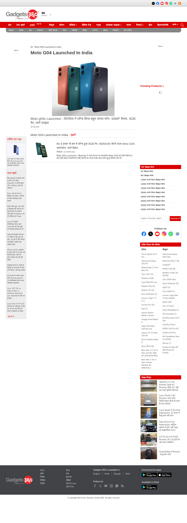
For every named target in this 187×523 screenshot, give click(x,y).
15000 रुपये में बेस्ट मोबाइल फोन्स (153, 188)
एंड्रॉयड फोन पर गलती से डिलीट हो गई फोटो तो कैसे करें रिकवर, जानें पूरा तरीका (16, 267)
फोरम (128, 25)
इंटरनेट (95, 30)
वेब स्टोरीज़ (128, 30)
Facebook (95, 485)
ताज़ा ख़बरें (11, 173)
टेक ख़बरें (20, 25)
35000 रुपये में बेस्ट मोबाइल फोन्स (153, 205)
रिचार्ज (139, 25)
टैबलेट (21, 30)
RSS (42, 470)
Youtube (106, 485)
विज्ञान (85, 30)
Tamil (127, 474)
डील (150, 25)
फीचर (61, 25)
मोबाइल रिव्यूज (146, 377)
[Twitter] (150, 234)
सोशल (105, 30)
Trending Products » (152, 86)
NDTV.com (71, 483)
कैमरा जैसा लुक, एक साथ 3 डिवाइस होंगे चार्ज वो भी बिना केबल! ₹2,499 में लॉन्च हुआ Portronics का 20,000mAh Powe (16, 211)
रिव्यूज (51, 25)
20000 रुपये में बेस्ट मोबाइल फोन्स (153, 192)
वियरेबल (115, 30)
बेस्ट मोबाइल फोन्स (147, 175)
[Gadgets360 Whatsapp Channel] (170, 234)
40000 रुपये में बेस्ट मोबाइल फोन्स (153, 209)
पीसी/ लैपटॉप (53, 30)
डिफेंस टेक (86, 25)
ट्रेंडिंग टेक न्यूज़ (14, 139)
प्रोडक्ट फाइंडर (113, 25)
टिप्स (64, 30)
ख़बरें (42, 473)
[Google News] (177, 234)
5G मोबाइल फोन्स (147, 171)
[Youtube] (157, 234)
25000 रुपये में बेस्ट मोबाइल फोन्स (153, 197)
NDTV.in (70, 486)
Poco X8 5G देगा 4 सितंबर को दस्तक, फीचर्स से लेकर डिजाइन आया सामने (15, 197)
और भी (10, 316)
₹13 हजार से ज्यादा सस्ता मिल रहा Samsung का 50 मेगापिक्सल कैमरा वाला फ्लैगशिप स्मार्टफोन (15, 279)
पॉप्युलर (165, 249)
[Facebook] (144, 234)
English (96, 474)
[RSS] (179, 3)
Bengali (117, 474)
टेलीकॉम (74, 30)
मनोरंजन (40, 30)
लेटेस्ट (143, 249)
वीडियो (72, 25)
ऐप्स (30, 30)
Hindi (107, 474)
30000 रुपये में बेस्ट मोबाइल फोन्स (153, 201)
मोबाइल (11, 30)
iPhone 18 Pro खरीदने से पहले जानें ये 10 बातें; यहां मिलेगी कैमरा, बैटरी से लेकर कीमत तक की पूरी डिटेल (16, 255)
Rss (122, 485)
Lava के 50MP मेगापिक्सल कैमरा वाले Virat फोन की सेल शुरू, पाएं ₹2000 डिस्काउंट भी (15, 225)
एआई (35, 24)
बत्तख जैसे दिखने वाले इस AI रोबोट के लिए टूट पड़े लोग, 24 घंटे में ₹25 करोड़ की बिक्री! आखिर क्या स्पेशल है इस (16, 239)
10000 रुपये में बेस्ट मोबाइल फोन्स (153, 180)
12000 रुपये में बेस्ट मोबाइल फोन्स (153, 184)
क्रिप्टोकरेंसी (162, 25)
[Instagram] (164, 234)
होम (9, 25)
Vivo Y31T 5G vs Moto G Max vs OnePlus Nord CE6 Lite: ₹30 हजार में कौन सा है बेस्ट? (16, 293)
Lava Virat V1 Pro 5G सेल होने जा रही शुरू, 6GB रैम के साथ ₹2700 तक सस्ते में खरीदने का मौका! (16, 307)
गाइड (98, 25)
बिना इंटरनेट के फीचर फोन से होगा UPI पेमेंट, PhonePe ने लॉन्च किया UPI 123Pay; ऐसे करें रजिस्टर (15, 183)
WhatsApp (117, 485)
